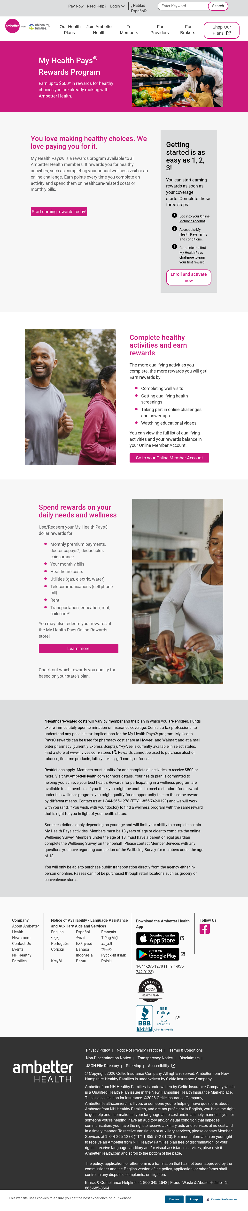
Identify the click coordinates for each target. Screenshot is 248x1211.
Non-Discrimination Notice (108, 1058)
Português (60, 943)
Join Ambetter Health (99, 29)
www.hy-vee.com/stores (93, 752)
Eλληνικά (84, 943)
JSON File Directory (102, 1065)
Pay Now (76, 6)
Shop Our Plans (226, 30)
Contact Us (21, 943)
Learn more (78, 648)
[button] (221, 1199)
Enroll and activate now (189, 277)
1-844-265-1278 (115, 801)
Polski (106, 961)
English (57, 932)
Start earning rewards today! (59, 211)
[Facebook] (204, 928)
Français (108, 932)
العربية (106, 943)
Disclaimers (189, 1058)
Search (218, 6)
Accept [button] (194, 1199)
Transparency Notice (155, 1058)
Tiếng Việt (109, 937)
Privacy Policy (98, 1050)
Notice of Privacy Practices (140, 1050)
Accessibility (159, 1065)
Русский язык (113, 955)
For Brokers (188, 29)
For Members (129, 29)
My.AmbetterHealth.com (84, 776)
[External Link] (158, 1018)
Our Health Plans (70, 29)
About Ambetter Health (25, 929)
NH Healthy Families (21, 958)
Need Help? (96, 6)
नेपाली (80, 937)
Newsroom (21, 937)
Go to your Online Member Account (169, 457)
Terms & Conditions (186, 1050)
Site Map (133, 1065)
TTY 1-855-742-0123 (149, 801)
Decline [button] (174, 1199)
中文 (55, 937)
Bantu (81, 961)
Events (17, 949)
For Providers (160, 29)
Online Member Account (194, 218)
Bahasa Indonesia (84, 952)
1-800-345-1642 (153, 1183)
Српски (57, 949)
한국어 (107, 949)
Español (83, 932)
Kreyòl (56, 961)
